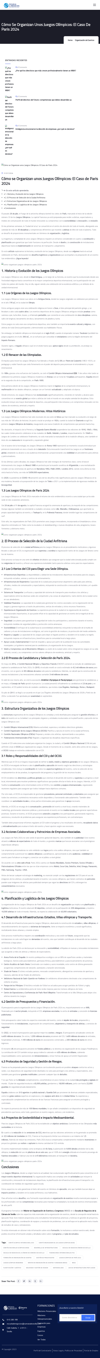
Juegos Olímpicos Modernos (13, 1263)
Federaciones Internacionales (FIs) (62, 1253)
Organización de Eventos (84, 40)
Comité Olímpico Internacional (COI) (21, 1243)
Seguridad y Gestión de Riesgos (37, 1268)
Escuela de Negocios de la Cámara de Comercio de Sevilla (23, 1253)
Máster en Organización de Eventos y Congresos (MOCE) (47, 1263)
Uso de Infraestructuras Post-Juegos (81, 1268)
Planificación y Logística (12, 1268)
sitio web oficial (23, 862)
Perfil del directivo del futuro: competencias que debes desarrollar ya (43, 99)
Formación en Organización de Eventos (17, 1258)
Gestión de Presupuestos (45, 1258)
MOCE (74, 1263)
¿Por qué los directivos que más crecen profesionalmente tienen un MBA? (45, 70)
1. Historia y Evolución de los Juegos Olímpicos (24, 193)
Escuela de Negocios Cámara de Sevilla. (77, 1248)
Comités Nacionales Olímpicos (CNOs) (16, 1248)
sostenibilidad (58, 1268)
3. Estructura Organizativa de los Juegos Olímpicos (26, 201)
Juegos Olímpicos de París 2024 (70, 1258)
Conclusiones (10, 208)
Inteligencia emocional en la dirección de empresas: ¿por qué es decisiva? (45, 128)
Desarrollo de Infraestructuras (46, 1248)
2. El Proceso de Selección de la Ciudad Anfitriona (25, 197)
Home (70, 40)
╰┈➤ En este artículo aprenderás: (15, 190)
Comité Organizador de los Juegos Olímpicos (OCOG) (57, 1243)
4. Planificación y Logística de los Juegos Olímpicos (26, 204)
